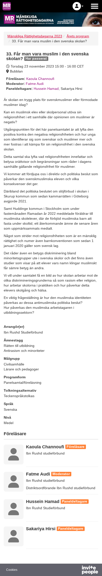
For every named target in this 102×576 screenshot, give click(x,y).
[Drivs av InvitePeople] (77, 571)
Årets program (78, 36)
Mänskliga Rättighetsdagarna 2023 (34, 36)
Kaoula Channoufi (40, 79)
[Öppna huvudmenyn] (94, 6)
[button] (78, 6)
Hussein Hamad (46, 89)
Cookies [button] (11, 570)
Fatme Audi (35, 84)
